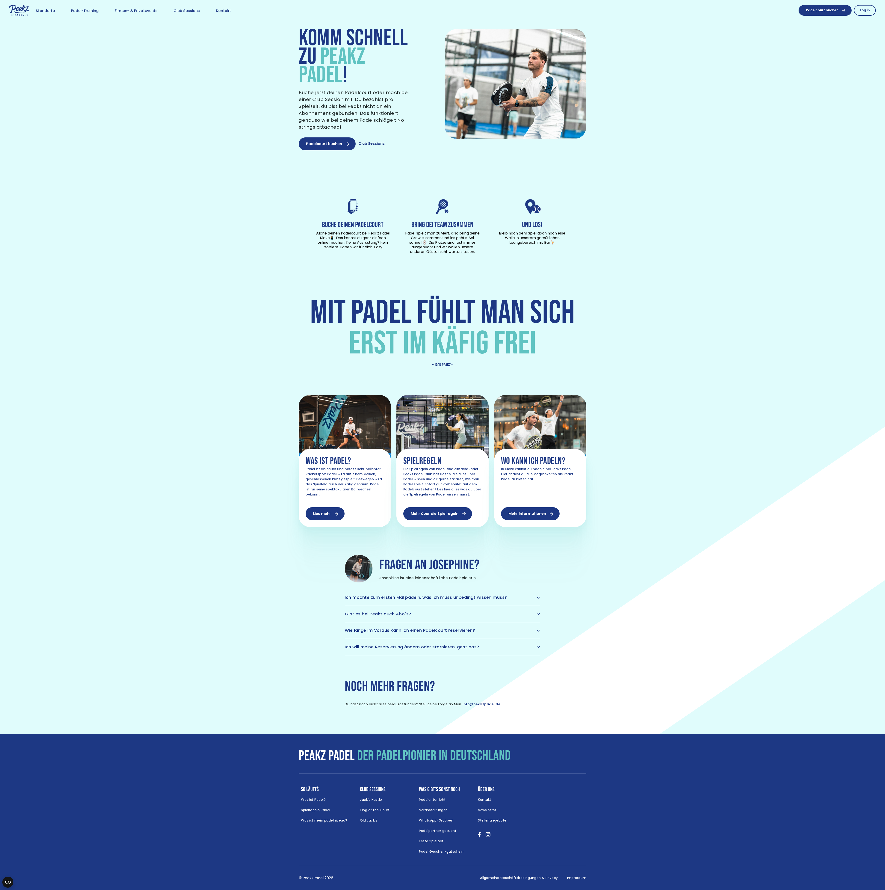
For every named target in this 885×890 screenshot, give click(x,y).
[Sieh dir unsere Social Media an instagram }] (488, 836)
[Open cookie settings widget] (7, 882)
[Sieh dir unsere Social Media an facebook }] (479, 836)
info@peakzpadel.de (481, 704)
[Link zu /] (19, 10)
